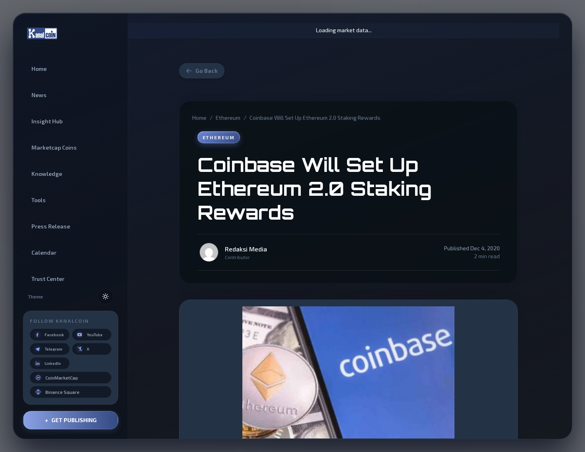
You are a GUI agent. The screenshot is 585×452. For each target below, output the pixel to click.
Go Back (206, 70)
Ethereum (228, 117)
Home (199, 117)
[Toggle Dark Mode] (105, 296)
